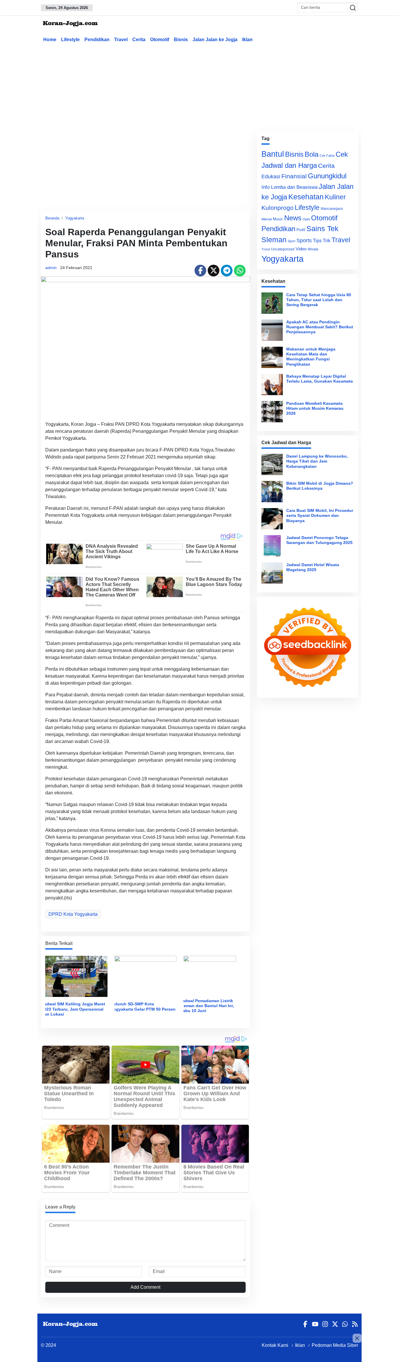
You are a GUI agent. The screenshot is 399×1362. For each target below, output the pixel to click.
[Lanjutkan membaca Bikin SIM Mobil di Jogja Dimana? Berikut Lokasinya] (272, 491)
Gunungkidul (327, 176)
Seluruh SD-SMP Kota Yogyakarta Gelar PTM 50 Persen (143, 1006)
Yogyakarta (74, 218)
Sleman (274, 240)
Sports (304, 240)
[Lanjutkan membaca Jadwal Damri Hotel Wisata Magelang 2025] (272, 573)
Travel (121, 39)
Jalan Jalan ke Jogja (214, 39)
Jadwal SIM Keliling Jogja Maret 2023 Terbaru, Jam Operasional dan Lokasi (73, 1009)
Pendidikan (97, 39)
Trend (265, 249)
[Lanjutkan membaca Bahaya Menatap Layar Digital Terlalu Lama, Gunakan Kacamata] (272, 384)
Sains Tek (322, 228)
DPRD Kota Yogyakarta (73, 914)
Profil (300, 230)
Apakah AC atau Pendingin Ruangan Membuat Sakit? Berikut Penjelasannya (319, 327)
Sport (291, 241)
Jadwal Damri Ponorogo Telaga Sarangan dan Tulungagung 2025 (319, 540)
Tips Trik (321, 240)
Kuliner (335, 197)
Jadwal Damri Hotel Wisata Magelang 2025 (312, 567)
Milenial (266, 219)
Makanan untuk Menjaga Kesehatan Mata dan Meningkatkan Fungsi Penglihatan (310, 357)
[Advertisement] (199, 85)
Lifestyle (70, 39)
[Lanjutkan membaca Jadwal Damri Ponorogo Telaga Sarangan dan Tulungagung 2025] (272, 546)
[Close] (357, 1338)
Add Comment (145, 1287)
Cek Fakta (327, 155)
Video (301, 248)
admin (51, 267)
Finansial (294, 176)
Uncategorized (282, 249)
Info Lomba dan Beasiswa (289, 187)
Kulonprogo (277, 207)
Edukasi (270, 176)
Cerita (138, 39)
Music (278, 219)
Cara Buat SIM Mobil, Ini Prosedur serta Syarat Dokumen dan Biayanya (319, 515)
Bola (311, 154)
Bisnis (181, 39)
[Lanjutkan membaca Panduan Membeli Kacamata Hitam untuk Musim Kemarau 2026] (272, 411)
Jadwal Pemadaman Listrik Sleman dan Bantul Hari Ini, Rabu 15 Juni (207, 1005)
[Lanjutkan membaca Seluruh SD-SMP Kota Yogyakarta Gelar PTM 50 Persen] (146, 976)
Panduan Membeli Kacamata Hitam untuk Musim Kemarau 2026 (315, 408)
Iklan (247, 39)
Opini (306, 219)
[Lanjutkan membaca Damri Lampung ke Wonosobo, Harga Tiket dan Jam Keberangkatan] (272, 464)
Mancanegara (332, 209)
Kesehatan (306, 197)
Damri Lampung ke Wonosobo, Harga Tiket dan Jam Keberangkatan (317, 461)
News (292, 218)
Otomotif (159, 39)
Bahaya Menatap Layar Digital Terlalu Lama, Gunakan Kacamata (319, 378)
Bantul (272, 154)
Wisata (313, 249)
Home (49, 39)
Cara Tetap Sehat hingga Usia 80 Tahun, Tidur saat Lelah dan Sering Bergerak (318, 299)
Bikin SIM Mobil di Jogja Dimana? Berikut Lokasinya (319, 486)
